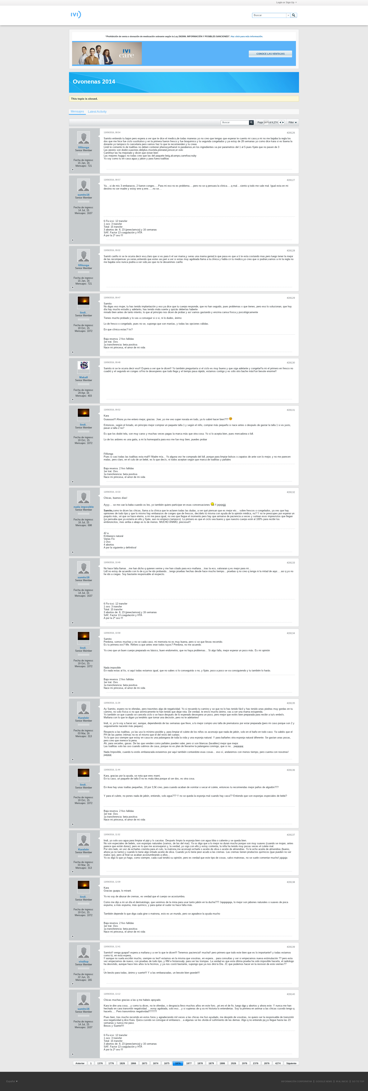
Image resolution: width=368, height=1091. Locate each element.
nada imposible (84, 506)
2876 (266, 1063)
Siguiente (291, 1063)
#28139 (291, 947)
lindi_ (83, 312)
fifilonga (83, 147)
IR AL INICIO (342, 1081)
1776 (111, 1063)
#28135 (291, 703)
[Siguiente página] (283, 122)
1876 (178, 1063)
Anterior (80, 1063)
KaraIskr (83, 717)
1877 (189, 1063)
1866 (133, 1063)
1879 (211, 1063)
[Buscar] (293, 15)
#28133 (291, 562)
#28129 (291, 298)
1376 (100, 1063)
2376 (255, 1063)
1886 (222, 1063)
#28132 (291, 492)
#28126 (291, 132)
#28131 (291, 410)
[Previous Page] (280, 122)
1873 (144, 1063)
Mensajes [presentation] (77, 111)
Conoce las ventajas (270, 53)
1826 (122, 1063)
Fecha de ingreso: (84, 160)
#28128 (291, 250)
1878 (200, 1063)
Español (11, 1081)
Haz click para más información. (247, 36)
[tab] (77, 112)
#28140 (291, 994)
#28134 (291, 633)
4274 (278, 1063)
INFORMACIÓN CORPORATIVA (296, 1081)
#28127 (291, 180)
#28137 (291, 834)
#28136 (291, 770)
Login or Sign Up (285, 2)
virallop (84, 961)
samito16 (84, 194)
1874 (155, 1063)
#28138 (291, 882)
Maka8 (83, 377)
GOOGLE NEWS (324, 1081)
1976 (244, 1063)
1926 (233, 1063)
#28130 (291, 362)
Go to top (358, 1081)
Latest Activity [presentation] (97, 111)
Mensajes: (81, 165)
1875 (166, 1063)
